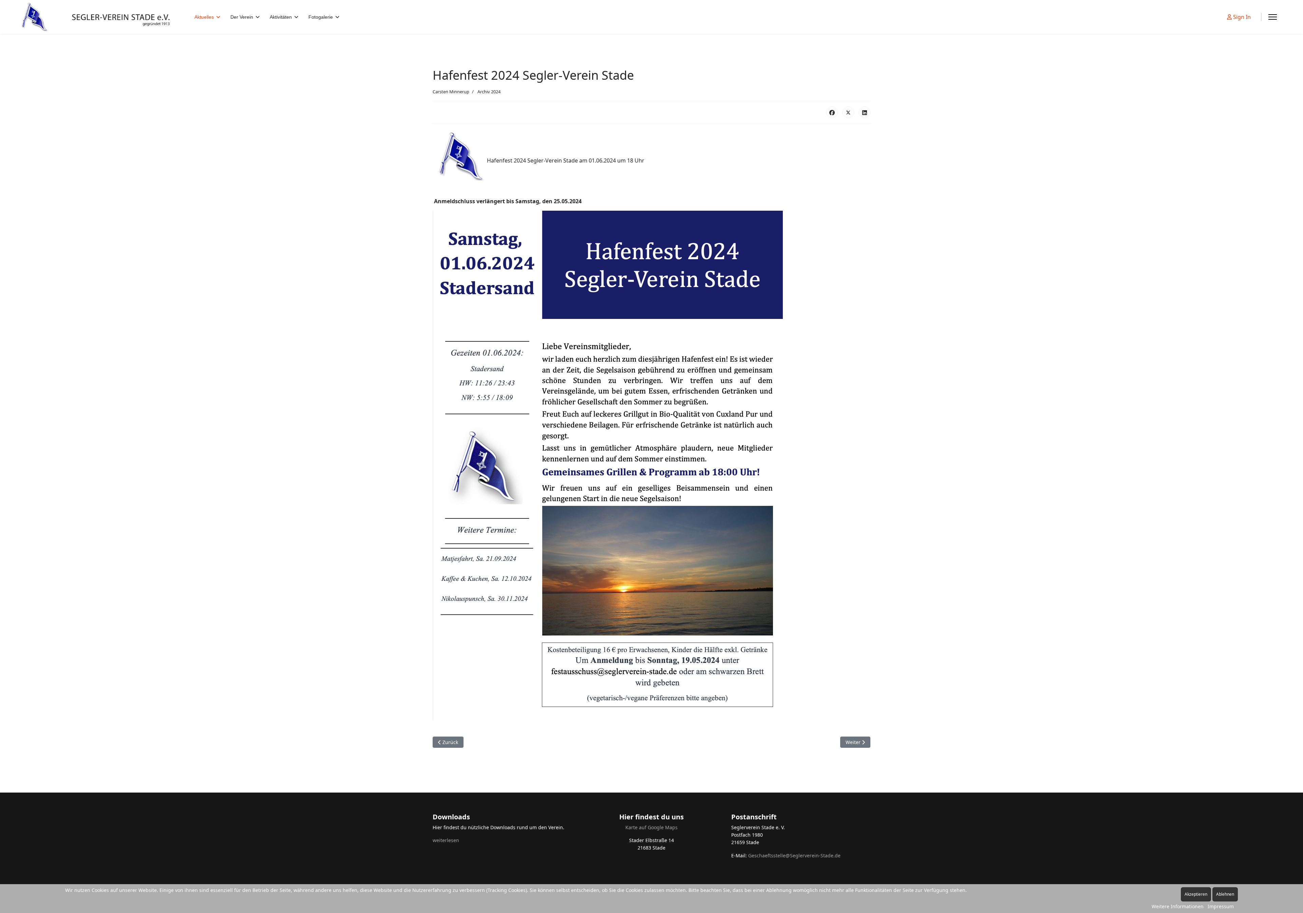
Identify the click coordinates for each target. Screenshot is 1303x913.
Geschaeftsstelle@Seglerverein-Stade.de (794, 855)
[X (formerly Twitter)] (848, 112)
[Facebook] (832, 112)
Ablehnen (1225, 894)
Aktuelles (204, 17)
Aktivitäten (281, 17)
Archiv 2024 (489, 92)
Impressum (1221, 906)
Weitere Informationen (1178, 906)
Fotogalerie (320, 17)
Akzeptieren (1196, 894)
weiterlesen (446, 840)
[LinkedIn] (864, 112)
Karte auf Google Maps (651, 827)
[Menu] (1272, 17)
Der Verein (241, 17)
